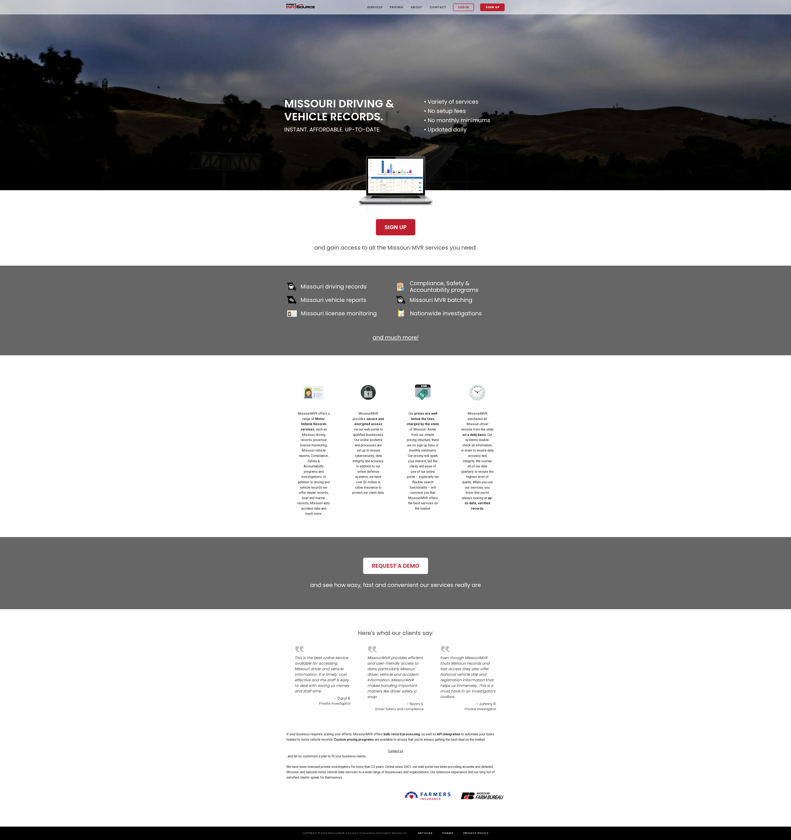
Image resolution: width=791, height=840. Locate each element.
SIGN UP (493, 7)
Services (374, 7)
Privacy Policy (476, 833)
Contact (438, 7)
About (416, 7)
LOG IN (463, 7)
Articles (425, 833)
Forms (447, 833)
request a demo (395, 566)
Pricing (396, 7)
